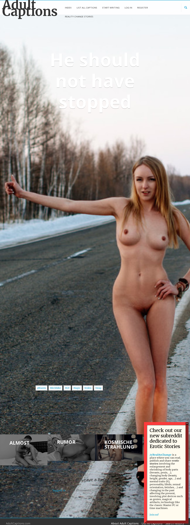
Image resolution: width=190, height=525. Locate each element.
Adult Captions (23, 8)
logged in (59, 490)
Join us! (154, 514)
